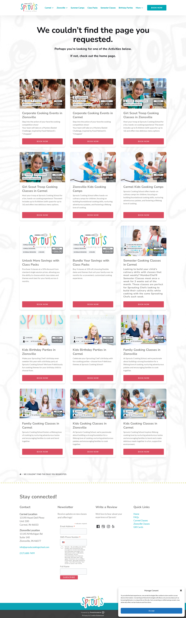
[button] (181, 590)
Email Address (67, 526)
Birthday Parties (126, 7)
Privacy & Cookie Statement (93, 615)
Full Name (64, 566)
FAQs (136, 517)
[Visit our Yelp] (113, 526)
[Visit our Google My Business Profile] (103, 526)
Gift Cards (138, 527)
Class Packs (92, 7)
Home (136, 514)
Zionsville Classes (141, 523)
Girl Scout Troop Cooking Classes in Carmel (40, 189)
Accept (151, 611)
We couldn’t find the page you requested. (45, 474)
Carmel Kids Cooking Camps (143, 187)
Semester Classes (108, 7)
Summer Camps (77, 7)
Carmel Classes (140, 520)
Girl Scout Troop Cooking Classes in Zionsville (141, 115)
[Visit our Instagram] (108, 526)
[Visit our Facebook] (98, 526)
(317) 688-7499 (27, 553)
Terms (80, 563)
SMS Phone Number (70, 537)
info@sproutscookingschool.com (34, 547)
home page (107, 56)
